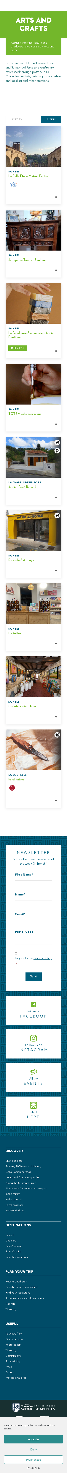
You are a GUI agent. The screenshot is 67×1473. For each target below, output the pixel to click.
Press (9, 1367)
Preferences (33, 1459)
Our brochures (14, 1339)
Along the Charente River (21, 1183)
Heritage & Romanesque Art (22, 1177)
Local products (14, 1205)
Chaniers (11, 1240)
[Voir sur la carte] (29, 198)
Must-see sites (14, 1161)
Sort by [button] (16, 119)
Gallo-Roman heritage (18, 1172)
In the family (13, 1194)
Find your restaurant (18, 1293)
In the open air (14, 1199)
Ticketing (11, 1309)
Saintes (10, 1235)
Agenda (10, 1304)
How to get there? (16, 1281)
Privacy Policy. (43, 958)
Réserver (18, 348)
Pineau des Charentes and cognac (26, 1188)
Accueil (15, 43)
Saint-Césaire (13, 1251)
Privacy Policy (33, 1468)
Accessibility (13, 1361)
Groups (10, 1372)
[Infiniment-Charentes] (45, 1409)
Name (19, 894)
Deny (33, 1449)
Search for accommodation (22, 1287)
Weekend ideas (15, 1210)
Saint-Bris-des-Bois (17, 1257)
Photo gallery (13, 1345)
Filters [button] (51, 119)
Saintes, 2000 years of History (23, 1166)
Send (33, 976)
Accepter (33, 1439)
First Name (23, 874)
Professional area (16, 1378)
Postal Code (24, 932)
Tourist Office (14, 1333)
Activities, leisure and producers (25, 1298)
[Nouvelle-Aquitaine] (22, 1409)
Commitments (14, 1356)
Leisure (37, 46)
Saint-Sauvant (14, 1246)
